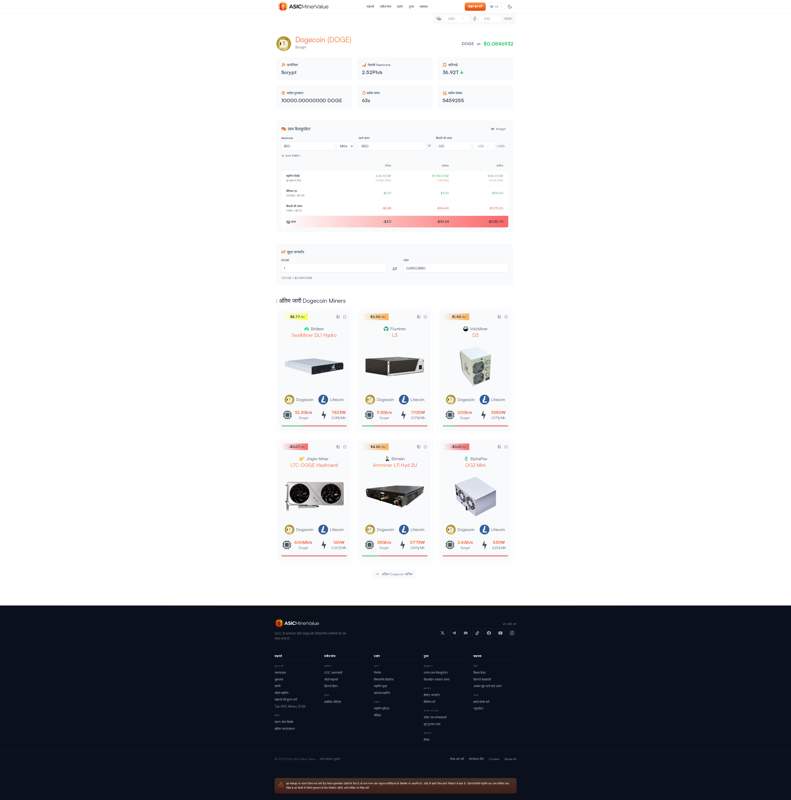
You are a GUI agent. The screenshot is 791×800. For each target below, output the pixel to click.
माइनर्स (370, 6)
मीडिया (377, 715)
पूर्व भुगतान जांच (432, 724)
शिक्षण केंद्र (479, 673)
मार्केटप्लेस (385, 6)
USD (406, 260)
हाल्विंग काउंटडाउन (285, 729)
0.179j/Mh (418, 418)
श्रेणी (278, 686)
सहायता (423, 6)
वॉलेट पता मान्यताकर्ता (435, 717)
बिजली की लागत (444, 138)
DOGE (285, 260)
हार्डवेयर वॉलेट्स (332, 702)
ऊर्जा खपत (364, 138)
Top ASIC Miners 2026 (290, 706)
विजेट (427, 740)
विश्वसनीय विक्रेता (383, 679)
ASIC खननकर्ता (333, 673)
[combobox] (496, 6)
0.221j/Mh (499, 548)
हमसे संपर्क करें (481, 702)
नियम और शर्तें (457, 759)
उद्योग (400, 6)
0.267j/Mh (338, 548)
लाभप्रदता (280, 673)
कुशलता (279, 679)
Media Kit (511, 759)
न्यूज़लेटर (478, 708)
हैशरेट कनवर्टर (432, 695)
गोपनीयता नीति (476, 759)
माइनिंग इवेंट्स (381, 708)
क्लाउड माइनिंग (382, 693)
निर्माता (377, 673)
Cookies (494, 759)
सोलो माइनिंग (281, 693)
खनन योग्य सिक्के (284, 722)
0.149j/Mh (338, 418)
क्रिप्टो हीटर (331, 686)
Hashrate (287, 138)
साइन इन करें (475, 6)
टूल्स (411, 6)
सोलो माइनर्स (331, 679)
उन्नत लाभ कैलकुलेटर (436, 673)
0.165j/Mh (417, 548)
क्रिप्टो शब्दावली (482, 679)
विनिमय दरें (429, 702)
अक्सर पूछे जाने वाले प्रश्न (487, 686)
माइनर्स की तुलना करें (286, 700)
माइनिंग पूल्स (380, 686)
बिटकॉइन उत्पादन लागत (437, 679)
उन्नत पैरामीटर (292, 155)
